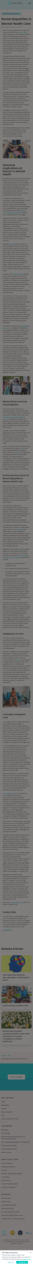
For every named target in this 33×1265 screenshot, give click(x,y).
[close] (30, 1252)
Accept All (22, 1262)
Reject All (10, 1262)
